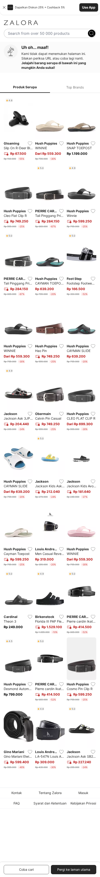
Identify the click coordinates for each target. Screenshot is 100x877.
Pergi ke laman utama (73, 869)
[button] (50, 7)
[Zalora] (50, 22)
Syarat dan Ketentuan (50, 803)
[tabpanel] (50, 434)
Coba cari (26, 869)
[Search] (91, 33)
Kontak (16, 793)
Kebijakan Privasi (83, 803)
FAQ (16, 803)
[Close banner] (4, 7)
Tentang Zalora (50, 793)
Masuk (83, 793)
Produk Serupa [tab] (25, 87)
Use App (88, 7)
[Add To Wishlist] (30, 143)
